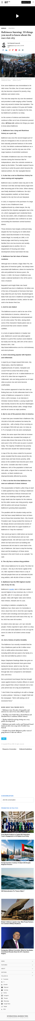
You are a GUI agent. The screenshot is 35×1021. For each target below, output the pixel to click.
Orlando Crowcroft (14, 43)
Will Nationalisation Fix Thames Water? (12, 891)
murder (11, 589)
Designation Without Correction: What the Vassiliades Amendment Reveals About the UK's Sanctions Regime (17, 951)
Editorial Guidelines (25, 749)
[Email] (19, 50)
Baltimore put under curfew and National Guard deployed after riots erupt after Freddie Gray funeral (17, 726)
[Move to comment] (22, 50)
